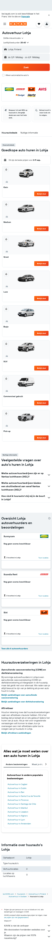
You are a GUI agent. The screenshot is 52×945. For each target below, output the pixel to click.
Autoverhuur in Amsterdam (19, 823)
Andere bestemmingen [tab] (16, 764)
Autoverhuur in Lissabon (18, 812)
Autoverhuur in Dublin (17, 788)
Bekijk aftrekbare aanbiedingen (16, 733)
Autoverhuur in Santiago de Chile (22, 804)
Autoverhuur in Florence (18, 800)
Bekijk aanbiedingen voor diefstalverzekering (22, 701)
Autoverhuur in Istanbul (18, 808)
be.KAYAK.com (8, 894)
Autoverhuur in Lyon (16, 819)
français (25, 16)
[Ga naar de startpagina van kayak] (18, 24)
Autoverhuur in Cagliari (17, 784)
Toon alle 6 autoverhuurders (14, 648)
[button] (49, 15)
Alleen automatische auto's (17, 75)
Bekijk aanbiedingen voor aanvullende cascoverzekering (19, 696)
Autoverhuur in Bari (16, 792)
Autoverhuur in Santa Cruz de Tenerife (24, 796)
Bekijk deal (41, 194)
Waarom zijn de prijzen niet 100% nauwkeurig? (20, 936)
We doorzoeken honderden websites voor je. (24, 931)
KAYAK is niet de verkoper (16, 925)
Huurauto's (21, 894)
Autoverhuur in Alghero (18, 815)
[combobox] (13, 38)
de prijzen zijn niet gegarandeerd (16, 917)
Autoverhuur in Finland (37, 894)
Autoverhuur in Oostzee (18, 896)
